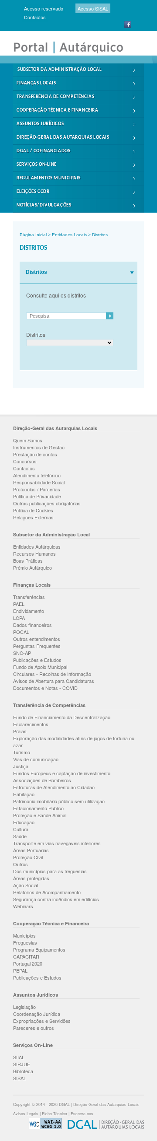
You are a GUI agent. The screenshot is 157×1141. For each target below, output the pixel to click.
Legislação (24, 1006)
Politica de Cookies (33, 510)
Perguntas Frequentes (37, 645)
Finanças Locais (36, 83)
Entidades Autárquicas (37, 546)
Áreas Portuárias (31, 850)
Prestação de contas (35, 454)
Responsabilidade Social (39, 482)
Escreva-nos (82, 1113)
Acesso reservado (43, 8)
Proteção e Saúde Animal (39, 815)
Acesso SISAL (93, 8)
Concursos (25, 461)
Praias (20, 731)
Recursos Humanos (34, 553)
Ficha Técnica (54, 1113)
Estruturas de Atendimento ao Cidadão (54, 787)
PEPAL (20, 970)
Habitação (23, 794)
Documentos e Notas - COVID (45, 687)
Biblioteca (23, 1071)
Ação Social (25, 885)
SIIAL (18, 1057)
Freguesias (25, 942)
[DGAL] (103, 1127)
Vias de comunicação (35, 759)
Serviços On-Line (37, 164)
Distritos (100, 234)
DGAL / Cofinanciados (43, 151)
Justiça (20, 766)
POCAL (21, 631)
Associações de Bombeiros (42, 780)
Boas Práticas (28, 560)
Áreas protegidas (31, 878)
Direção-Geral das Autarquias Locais (63, 137)
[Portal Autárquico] (74, 52)
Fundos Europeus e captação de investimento (61, 773)
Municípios (24, 935)
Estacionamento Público (38, 808)
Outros (20, 864)
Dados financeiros (32, 624)
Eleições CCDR (33, 191)
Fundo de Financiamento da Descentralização (61, 717)
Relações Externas (33, 517)
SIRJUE (21, 1064)
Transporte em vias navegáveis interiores (57, 843)
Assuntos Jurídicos (40, 124)
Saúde (20, 836)
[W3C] (43, 1127)
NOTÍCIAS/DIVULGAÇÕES (44, 205)
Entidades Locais (69, 234)
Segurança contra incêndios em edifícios (56, 899)
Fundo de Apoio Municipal (40, 666)
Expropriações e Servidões (42, 1020)
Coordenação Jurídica (36, 1013)
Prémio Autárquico (32, 567)
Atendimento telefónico (37, 475)
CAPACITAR (26, 956)
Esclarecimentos (30, 724)
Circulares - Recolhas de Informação (52, 673)
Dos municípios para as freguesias (50, 871)
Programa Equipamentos (39, 949)
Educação (23, 822)
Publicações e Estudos (37, 659)
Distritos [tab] (36, 272)
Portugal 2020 (27, 963)
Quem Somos (27, 440)
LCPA (19, 617)
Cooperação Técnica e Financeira (57, 110)
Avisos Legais (25, 1113)
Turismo (21, 752)
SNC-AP (22, 652)
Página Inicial (33, 234)
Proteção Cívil (28, 857)
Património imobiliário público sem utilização (59, 801)
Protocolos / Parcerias (36, 489)
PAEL (18, 603)
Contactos (35, 17)
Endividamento (28, 610)
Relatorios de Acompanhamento (47, 892)
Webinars (23, 906)
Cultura (20, 829)
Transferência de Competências (55, 96)
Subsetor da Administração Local (59, 69)
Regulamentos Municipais (49, 178)
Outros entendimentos (36, 638)
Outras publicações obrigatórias (47, 503)
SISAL (19, 1078)
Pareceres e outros (33, 1027)
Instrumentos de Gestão (39, 447)
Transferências (29, 596)
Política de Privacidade (37, 496)
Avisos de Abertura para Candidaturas (53, 680)
